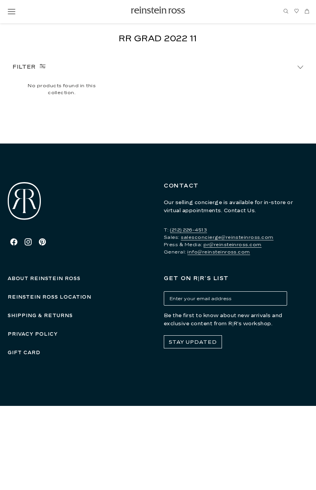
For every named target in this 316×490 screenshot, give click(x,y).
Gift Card (24, 352)
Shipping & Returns (40, 315)
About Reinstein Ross (44, 278)
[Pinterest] (42, 242)
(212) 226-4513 (188, 230)
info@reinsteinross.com (218, 252)
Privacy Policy (33, 334)
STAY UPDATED (193, 342)
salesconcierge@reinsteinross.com (227, 237)
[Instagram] (28, 242)
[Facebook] (14, 242)
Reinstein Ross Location (49, 297)
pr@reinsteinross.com (232, 244)
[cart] (306, 11)
